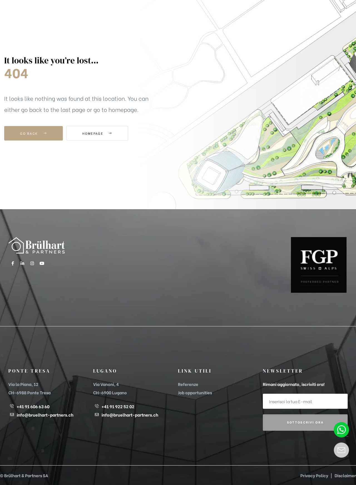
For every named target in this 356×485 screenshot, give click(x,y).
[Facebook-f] (12, 263)
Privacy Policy (314, 475)
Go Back (29, 133)
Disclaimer (345, 475)
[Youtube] (42, 263)
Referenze (188, 384)
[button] (317, 18)
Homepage (93, 133)
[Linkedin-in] (22, 263)
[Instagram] (32, 263)
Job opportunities (195, 392)
